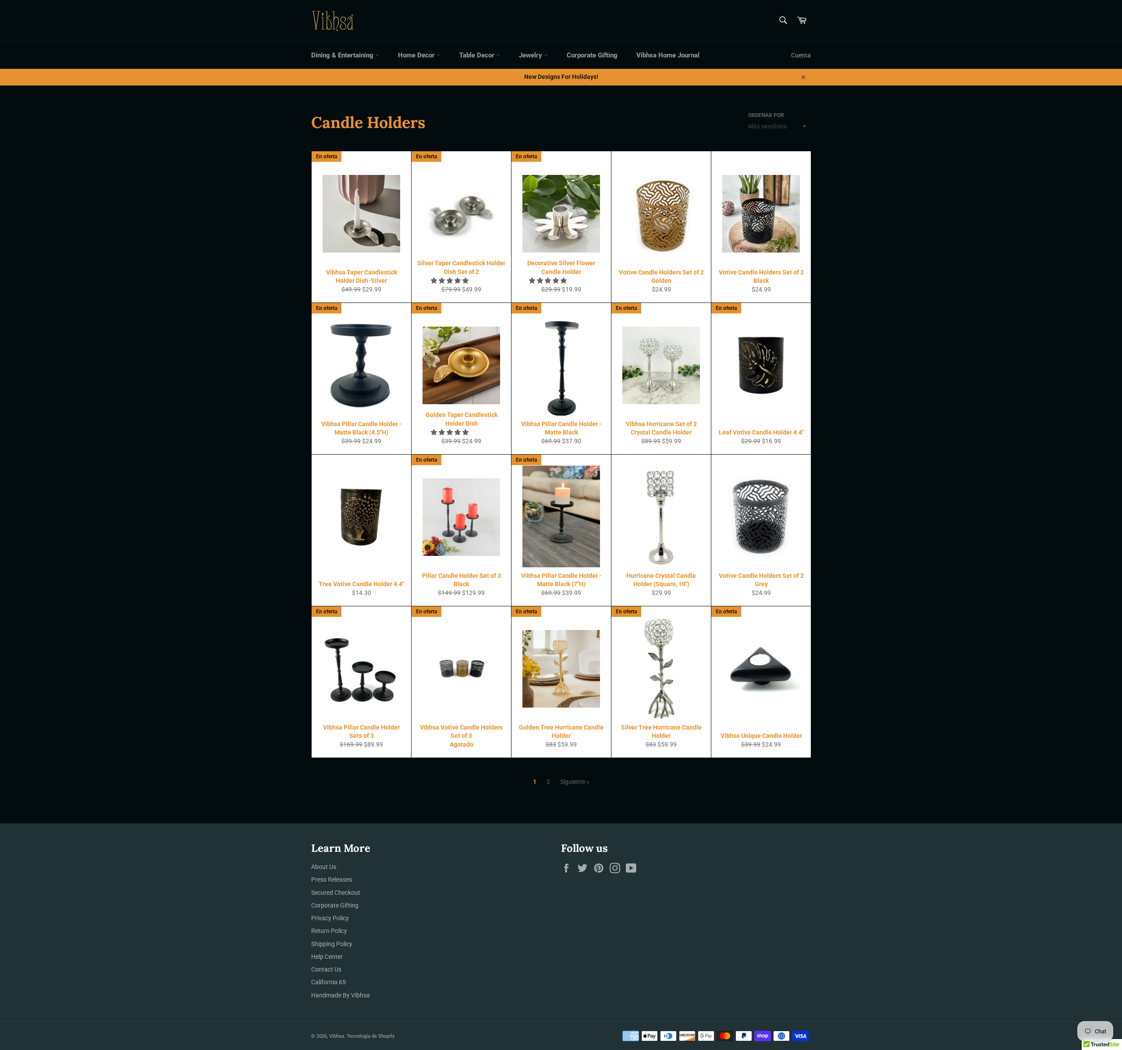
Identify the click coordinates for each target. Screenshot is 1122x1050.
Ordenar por (766, 115)
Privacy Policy (330, 918)
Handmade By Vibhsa (340, 995)
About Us (323, 866)
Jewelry (531, 55)
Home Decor (417, 55)
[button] (450, 280)
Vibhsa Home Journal (667, 55)
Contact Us (326, 969)
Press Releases (331, 879)
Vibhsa (336, 1036)
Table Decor (477, 55)
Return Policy (329, 930)
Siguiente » (574, 781)
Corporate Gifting (592, 55)
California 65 (328, 982)
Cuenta (801, 55)
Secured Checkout (335, 892)
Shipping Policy (331, 943)
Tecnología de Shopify (370, 1036)
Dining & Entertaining (343, 55)
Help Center (327, 956)
